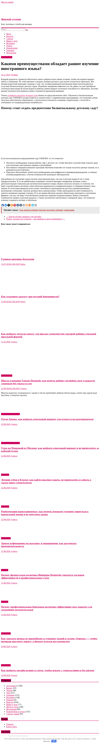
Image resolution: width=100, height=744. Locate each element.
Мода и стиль (12, 707)
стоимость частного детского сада (23, 95)
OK (54, 741)
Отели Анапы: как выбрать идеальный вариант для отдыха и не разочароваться (47, 419)
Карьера (9, 700)
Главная (9, 724)
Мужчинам (11, 53)
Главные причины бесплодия (17, 259)
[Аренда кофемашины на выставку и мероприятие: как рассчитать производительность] (14, 534)
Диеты (9, 46)
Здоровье (10, 50)
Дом (8, 693)
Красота (9, 36)
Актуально (6, 538)
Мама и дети (11, 41)
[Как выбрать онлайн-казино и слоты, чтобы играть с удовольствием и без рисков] (14, 661)
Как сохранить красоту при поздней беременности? (30, 296)
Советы (9, 39)
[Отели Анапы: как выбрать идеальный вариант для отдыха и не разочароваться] (14, 410)
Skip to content (7, 2)
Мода (8, 34)
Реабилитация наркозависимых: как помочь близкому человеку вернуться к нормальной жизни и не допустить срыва (45, 513)
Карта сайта (11, 726)
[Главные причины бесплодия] (26, 254)
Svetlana (14, 75)
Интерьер (10, 43)
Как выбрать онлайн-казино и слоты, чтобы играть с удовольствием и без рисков (47, 670)
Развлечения (11, 48)
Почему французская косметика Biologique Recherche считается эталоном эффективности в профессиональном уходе (42, 576)
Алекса (14, 342)
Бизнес (9, 688)
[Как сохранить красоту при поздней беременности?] (26, 291)
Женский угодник (11, 19)
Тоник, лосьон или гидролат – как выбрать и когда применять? (35, 219)
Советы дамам (12, 714)
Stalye (22, 264)
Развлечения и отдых (10, 414)
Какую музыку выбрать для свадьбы (23, 216)
